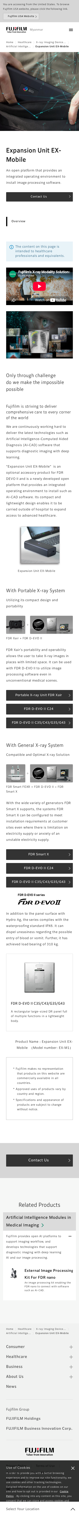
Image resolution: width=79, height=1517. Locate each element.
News (11, 1387)
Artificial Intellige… (18, 47)
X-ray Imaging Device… (51, 42)
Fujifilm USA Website (21, 16)
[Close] (72, 1468)
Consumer (15, 1347)
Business (14, 1367)
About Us (15, 1377)
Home (9, 42)
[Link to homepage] (16, 30)
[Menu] (71, 30)
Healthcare (25, 42)
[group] (39, 91)
